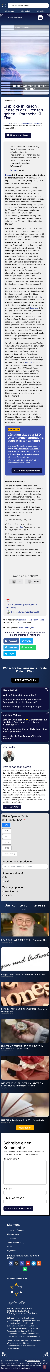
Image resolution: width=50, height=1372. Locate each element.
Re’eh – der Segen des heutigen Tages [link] (22, 706)
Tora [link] (14, 123)
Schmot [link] (14, 170)
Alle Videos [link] (41, 11)
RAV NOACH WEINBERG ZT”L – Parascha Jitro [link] (24, 940)
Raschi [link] (8, 175)
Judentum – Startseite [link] (15, 1230)
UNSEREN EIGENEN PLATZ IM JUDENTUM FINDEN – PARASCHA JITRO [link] (22, 1047)
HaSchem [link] (33, 308)
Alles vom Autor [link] (12, 807)
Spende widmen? (12, 873)
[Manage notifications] (44, 1367)
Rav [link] (21, 527)
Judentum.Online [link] (33, 1361)
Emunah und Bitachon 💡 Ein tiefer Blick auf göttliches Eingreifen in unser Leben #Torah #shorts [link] (25, 722)
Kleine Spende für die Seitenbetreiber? (15, 818)
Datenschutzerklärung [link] (15, 1242)
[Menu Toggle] (40, 17)
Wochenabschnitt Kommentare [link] (29, 123)
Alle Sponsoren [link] (13, 1234)
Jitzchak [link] (28, 362)
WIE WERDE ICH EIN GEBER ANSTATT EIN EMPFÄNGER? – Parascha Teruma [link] (22, 1084)
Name (8, 1188)
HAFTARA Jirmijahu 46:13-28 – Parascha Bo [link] (23, 1120)
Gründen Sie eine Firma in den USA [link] (23, 454)
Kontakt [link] (10, 1246)
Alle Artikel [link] (25, 11)
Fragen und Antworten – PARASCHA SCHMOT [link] (24, 974)
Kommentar (11, 1159)
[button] (11, 641)
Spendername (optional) (17, 861)
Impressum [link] (11, 1238)
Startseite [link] (7, 123)
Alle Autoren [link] (9, 11)
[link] (4, 5)
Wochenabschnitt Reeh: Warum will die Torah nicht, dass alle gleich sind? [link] (22, 700)
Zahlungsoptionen (13, 887)
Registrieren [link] (11, 1250)
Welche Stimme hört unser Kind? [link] (19, 695)
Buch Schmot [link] (24, 627)
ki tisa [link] (34, 627)
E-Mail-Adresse (13, 1198)
